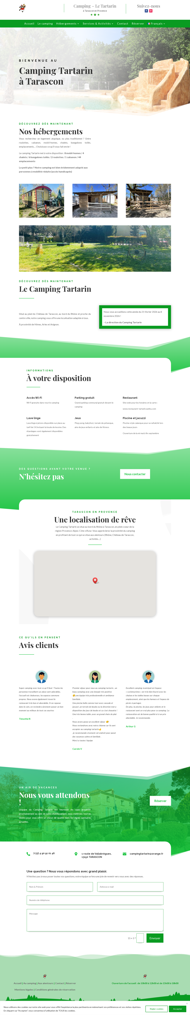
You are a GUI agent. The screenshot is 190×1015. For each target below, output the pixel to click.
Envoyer (154, 938)
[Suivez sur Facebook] (146, 10)
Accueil (29, 24)
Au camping (29, 983)
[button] (96, 580)
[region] (95, 1008)
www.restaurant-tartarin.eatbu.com (139, 408)
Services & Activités (97, 24)
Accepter (177, 1009)
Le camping (45, 24)
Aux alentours (45, 983)
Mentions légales (24, 989)
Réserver (138, 24)
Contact (122, 24)
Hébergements (66, 24)
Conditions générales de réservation (55, 989)
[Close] (187, 1003)
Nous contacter (135, 474)
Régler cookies (156, 1009)
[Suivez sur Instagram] (150, 10)
